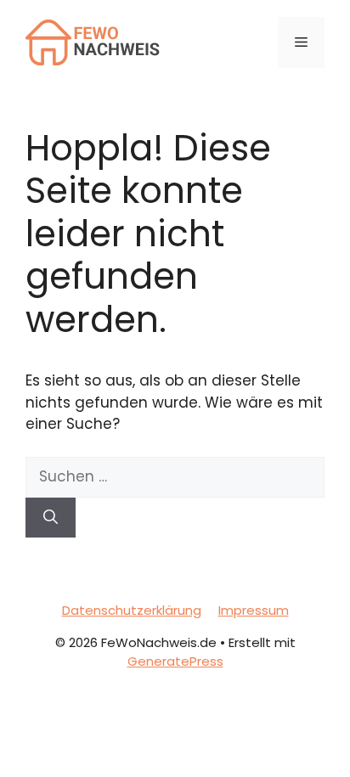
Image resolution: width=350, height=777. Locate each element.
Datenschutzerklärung (131, 610)
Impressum (253, 610)
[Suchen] (50, 518)
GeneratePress (175, 661)
